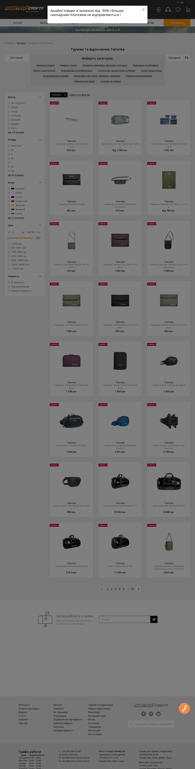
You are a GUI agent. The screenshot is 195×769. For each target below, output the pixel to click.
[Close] (143, 10)
